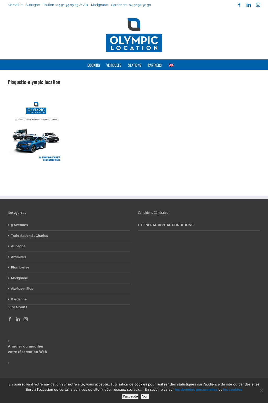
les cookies (232, 389)
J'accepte (130, 396)
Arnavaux (18, 257)
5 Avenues (19, 225)
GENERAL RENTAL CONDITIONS (167, 225)
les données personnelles (196, 389)
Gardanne (19, 299)
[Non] (261, 390)
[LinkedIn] (18, 319)
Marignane (19, 278)
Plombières (20, 267)
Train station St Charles (29, 236)
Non (145, 396)
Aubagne (18, 246)
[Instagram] (26, 319)
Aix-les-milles (22, 288)
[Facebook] (10, 319)
